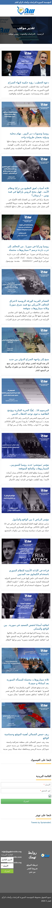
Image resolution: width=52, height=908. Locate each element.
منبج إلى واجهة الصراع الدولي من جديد (29, 359)
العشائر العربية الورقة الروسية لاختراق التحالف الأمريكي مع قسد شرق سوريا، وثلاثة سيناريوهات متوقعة (29, 305)
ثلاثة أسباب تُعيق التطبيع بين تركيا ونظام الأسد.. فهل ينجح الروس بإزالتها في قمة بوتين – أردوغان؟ (28, 192)
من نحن (32, 872)
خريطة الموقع (32, 865)
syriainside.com (14, 857)
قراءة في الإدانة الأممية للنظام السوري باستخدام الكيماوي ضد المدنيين (29, 572)
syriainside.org (14, 862)
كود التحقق (45, 791)
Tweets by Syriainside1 (41, 822)
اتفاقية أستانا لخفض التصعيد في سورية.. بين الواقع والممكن (26, 627)
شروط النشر (32, 868)
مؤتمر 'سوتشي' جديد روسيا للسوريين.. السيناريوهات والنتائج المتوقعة (29, 466)
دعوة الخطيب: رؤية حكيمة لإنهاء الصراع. (28, 82)
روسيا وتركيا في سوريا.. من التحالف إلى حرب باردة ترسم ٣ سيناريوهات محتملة (28, 248)
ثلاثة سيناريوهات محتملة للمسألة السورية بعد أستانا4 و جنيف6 (28, 681)
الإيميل (47, 784)
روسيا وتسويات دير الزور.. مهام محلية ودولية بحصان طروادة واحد (29, 135)
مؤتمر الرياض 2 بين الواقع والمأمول (30, 519)
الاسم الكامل (7, 860)
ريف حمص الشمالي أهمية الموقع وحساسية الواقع (26, 736)
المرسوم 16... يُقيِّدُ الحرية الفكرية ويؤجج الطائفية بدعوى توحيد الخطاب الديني (28, 412)
